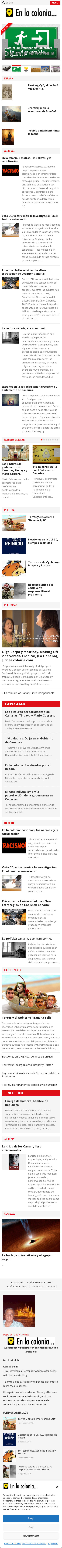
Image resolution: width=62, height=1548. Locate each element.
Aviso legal (17, 1282)
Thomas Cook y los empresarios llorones (28, 49)
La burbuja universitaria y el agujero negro (28, 1257)
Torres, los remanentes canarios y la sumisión (29, 1084)
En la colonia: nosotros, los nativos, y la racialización (26, 159)
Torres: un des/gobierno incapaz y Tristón (43, 563)
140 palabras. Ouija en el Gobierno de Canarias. (45, 470)
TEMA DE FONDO (14, 1093)
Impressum (53, 1543)
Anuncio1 (10, 1139)
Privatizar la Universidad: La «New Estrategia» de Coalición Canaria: (24, 272)
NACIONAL (9, 151)
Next (57, 43)
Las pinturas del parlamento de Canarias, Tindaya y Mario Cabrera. (14, 469)
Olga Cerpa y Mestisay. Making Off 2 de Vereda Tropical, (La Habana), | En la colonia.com (30, 656)
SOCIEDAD (9, 1213)
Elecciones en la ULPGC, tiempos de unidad (43, 541)
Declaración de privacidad (34, 1543)
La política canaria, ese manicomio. (24, 328)
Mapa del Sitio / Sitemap (16, 1334)
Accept (31, 1518)
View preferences (31, 1535)
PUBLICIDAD (10, 605)
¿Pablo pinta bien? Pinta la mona (44, 132)
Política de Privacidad (39, 1282)
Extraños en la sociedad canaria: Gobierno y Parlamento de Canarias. (29, 388)
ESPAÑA (8, 78)
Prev (5, 43)
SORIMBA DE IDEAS (14, 439)
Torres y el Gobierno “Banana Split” (41, 518)
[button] (57, 1486)
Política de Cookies (17, 1286)
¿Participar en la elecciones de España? (42, 109)
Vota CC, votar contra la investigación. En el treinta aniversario (30, 217)
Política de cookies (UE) (44, 1286)
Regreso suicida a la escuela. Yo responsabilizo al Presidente (40, 589)
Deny (31, 1527)
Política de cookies (12, 1543)
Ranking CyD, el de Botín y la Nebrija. (43, 87)
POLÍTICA (9, 510)
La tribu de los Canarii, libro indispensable (29, 693)
